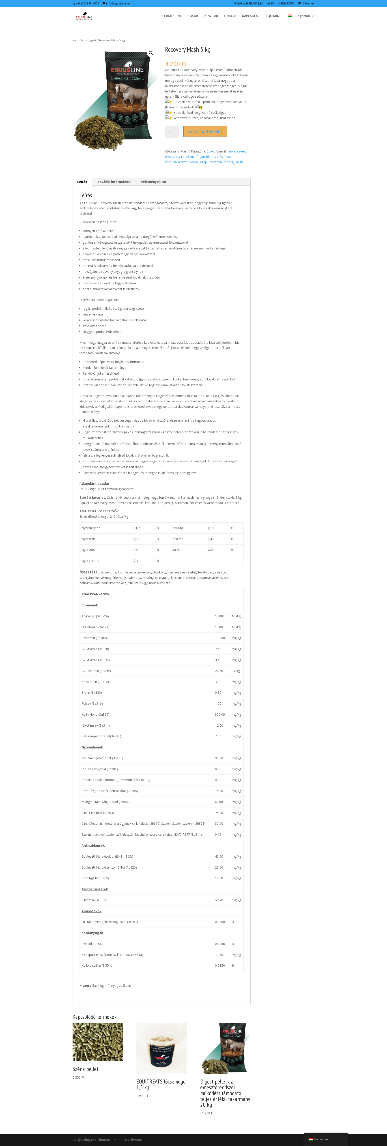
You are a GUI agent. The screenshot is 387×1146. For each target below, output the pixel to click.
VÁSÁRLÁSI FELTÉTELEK (248, 3)
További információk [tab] (114, 182)
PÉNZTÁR (211, 16)
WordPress (133, 1139)
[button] (151, 53)
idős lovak (224, 157)
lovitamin (215, 162)
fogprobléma (205, 157)
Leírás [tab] (82, 182)
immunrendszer (176, 162)
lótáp (203, 162)
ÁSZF (270, 3)
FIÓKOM (230, 16)
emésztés (172, 157)
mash (239, 162)
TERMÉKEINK (172, 16)
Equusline (188, 157)
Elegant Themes (96, 1139)
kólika (193, 162)
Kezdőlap (79, 40)
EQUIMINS (273, 16)
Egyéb (92, 40)
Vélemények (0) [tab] (153, 182)
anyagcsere (236, 151)
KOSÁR (193, 16)
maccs (228, 162)
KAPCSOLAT (251, 16)
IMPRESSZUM (286, 3)
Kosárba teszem (205, 131)
